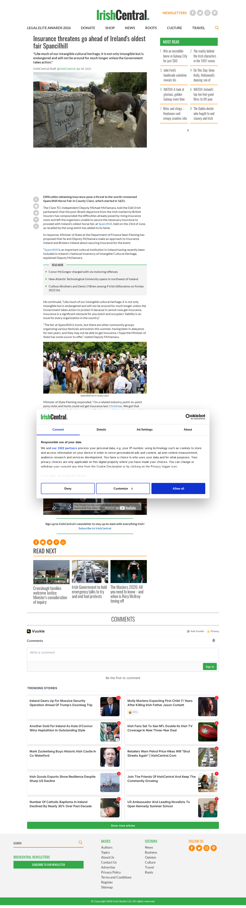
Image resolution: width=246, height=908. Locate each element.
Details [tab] (101, 429)
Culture (150, 862)
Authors (106, 847)
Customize (121, 488)
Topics (105, 852)
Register (107, 882)
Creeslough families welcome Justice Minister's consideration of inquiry (50, 595)
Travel (149, 867)
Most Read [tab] (171, 42)
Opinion (150, 857)
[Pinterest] (215, 13)
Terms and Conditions (116, 877)
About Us (107, 857)
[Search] (217, 28)
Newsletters (175, 13)
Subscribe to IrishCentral (95, 528)
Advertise (108, 867)
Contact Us (109, 862)
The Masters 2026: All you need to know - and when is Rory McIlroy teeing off (127, 594)
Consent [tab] (58, 429)
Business (151, 852)
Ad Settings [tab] (145, 429)
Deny (67, 488)
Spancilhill (105, 224)
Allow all (178, 488)
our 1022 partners (64, 448)
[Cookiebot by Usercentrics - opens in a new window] (188, 417)
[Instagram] (207, 13)
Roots (149, 872)
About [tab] (188, 429)
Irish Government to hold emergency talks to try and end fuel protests (89, 592)
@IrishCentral (66, 68)
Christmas (115, 406)
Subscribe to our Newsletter (48, 865)
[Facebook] (193, 13)
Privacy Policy (111, 872)
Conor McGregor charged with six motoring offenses (83, 271)
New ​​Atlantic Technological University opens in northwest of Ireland (93, 279)
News (149, 847)
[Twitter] (200, 13)
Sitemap (107, 887)
